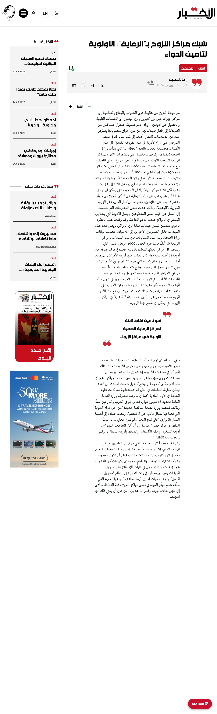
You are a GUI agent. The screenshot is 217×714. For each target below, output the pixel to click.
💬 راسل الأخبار (200, 704)
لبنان (201, 68)
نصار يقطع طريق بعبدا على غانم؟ (36, 92)
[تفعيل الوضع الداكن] (56, 13)
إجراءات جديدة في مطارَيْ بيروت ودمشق (36, 153)
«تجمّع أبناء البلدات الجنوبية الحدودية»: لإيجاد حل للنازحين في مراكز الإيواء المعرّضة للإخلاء (37, 267)
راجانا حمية (178, 79)
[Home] (196, 13)
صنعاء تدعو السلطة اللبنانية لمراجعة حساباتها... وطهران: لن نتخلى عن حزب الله (36, 61)
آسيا (53, 52)
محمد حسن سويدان (46, 246)
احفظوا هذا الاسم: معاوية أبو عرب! (40, 122)
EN (45, 13)
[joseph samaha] (8, 13)
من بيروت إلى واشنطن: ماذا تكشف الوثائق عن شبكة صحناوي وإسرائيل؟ (34, 236)
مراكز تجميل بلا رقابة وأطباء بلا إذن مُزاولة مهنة (38, 205)
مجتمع (187, 68)
